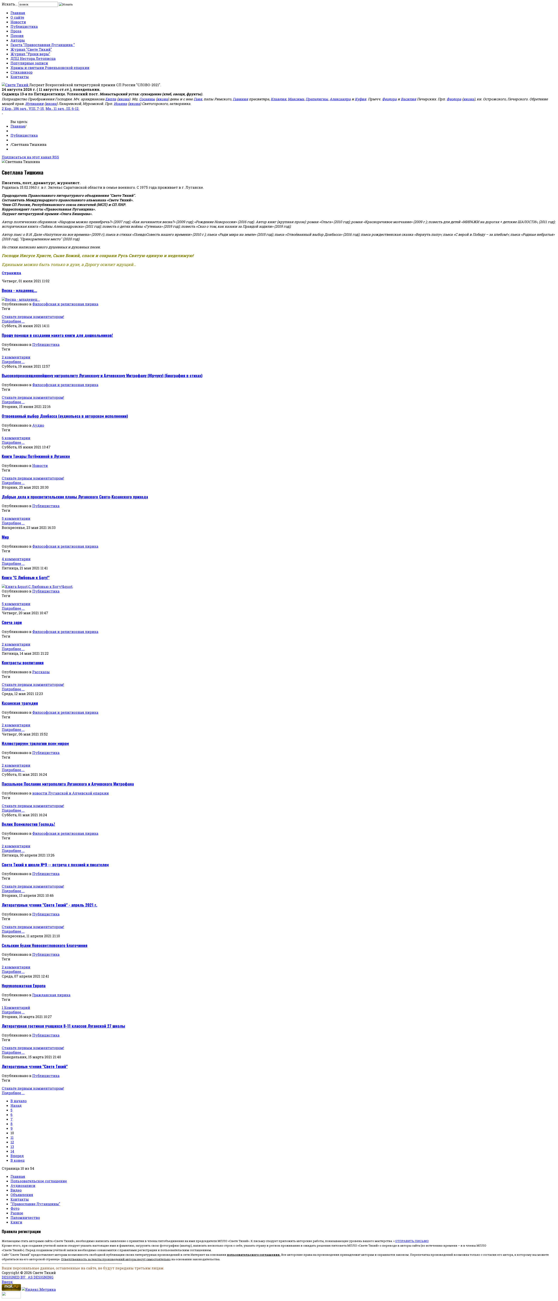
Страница (11, 273)
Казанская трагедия (20, 703)
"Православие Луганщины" (35, 1204)
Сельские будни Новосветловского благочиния (44, 945)
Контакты (19, 76)
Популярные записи (29, 63)
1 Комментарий (16, 1007)
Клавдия (278, 99)
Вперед (17, 1155)
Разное (16, 1213)
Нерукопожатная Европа (24, 985)
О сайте (17, 17)
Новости (18, 22)
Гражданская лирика (51, 995)
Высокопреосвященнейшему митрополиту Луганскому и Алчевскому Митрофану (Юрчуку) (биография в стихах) (102, 375)
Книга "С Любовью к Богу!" (25, 577)
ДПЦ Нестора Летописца (33, 58)
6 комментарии (16, 438)
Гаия (198, 99)
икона (123, 99)
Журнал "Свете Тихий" (31, 49)
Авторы (17, 40)
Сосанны (147, 99)
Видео (16, 1190)
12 (12, 1142)
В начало (18, 1101)
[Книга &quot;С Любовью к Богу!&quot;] (37, 586)
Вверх (7, 1281)
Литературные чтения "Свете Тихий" (35, 1066)
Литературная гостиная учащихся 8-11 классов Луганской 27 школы (63, 1026)
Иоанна (120, 103)
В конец (17, 1160)
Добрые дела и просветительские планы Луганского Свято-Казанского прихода (75, 497)
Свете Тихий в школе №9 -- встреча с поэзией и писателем (55, 864)
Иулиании (34, 103)
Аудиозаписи (22, 1185)
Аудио (38, 425)
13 (12, 1146)
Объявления (21, 1194)
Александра (340, 99)
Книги (16, 1222)
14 (12, 1151)
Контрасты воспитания (23, 662)
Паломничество (25, 1217)
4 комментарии (16, 559)
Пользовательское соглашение (38, 1181)
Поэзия (17, 35)
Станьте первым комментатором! (33, 316)
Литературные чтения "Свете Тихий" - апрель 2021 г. (49, 905)
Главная (17, 12)
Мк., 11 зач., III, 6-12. (62, 108)
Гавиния (240, 99)
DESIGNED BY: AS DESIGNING (27, 1277)
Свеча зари (12, 622)
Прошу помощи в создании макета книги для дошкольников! (57, 335)
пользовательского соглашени (252, 1255)
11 (12, 1137)
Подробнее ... (13, 321)
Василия (408, 99)
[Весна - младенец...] (21, 299)
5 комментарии (16, 518)
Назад (16, 1105)
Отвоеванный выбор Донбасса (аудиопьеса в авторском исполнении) (65, 416)
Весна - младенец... (19, 290)
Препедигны (317, 99)
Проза (15, 31)
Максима (296, 99)
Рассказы (41, 672)
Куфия (360, 99)
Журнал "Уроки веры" (30, 54)
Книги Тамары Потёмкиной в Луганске (36, 456)
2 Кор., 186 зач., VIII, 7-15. (23, 108)
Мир (5, 537)
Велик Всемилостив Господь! (28, 824)
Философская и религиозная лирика (65, 304)
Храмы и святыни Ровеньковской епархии (49, 67)
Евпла (110, 99)
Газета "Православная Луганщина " (42, 44)
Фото (14, 1208)
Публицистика (24, 26)
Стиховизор (21, 72)
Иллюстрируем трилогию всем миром (35, 743)
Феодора (389, 99)
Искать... (10, 4)
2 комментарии (16, 357)
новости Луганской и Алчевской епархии (70, 793)
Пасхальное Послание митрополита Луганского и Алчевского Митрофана (68, 784)
